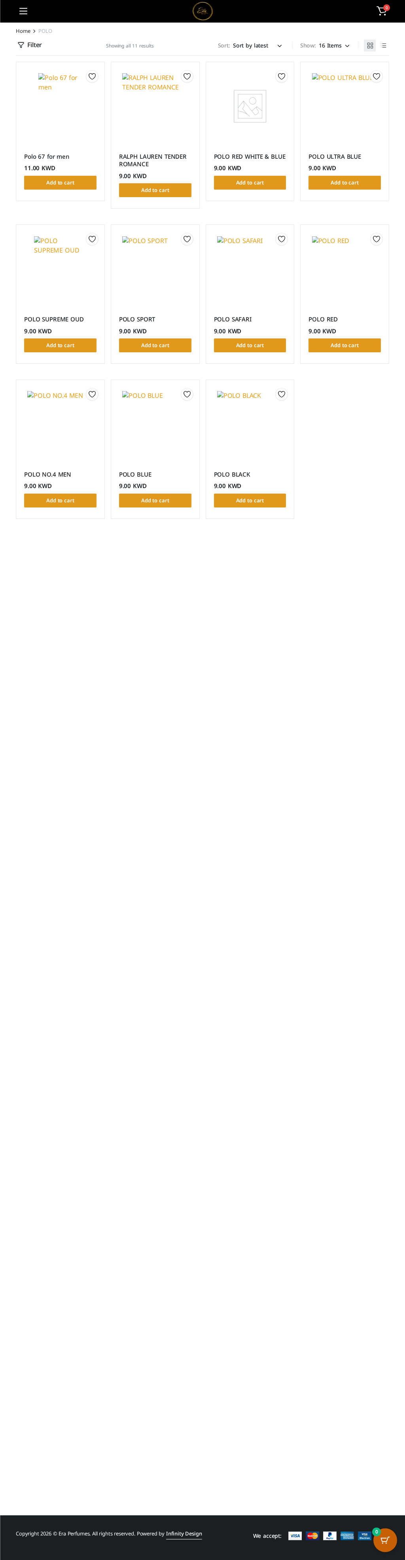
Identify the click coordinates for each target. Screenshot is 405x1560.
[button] (381, 11)
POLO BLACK (232, 474)
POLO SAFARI (233, 319)
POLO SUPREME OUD (54, 319)
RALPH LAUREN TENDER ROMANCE (153, 160)
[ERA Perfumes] (202, 11)
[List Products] (383, 45)
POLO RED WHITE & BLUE (250, 156)
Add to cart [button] (60, 183)
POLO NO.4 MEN (47, 474)
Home (23, 31)
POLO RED (323, 319)
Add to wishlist (92, 76)
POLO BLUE (135, 474)
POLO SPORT (137, 319)
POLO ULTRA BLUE (334, 156)
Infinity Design (184, 1534)
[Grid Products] (370, 45)
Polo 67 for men (46, 156)
